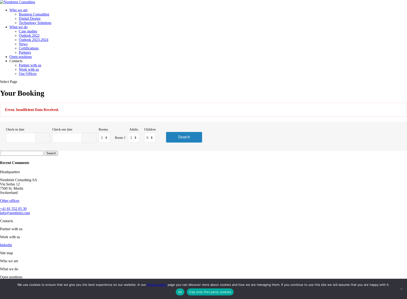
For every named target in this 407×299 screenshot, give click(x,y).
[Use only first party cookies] (401, 289)
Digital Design (30, 18)
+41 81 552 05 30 (13, 209)
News (23, 44)
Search (184, 137)
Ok (180, 292)
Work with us (29, 69)
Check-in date (15, 129)
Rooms (103, 129)
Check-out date (62, 129)
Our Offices (28, 74)
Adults (133, 129)
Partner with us (30, 65)
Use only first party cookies (210, 292)
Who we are (18, 10)
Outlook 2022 (29, 35)
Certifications (29, 48)
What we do (18, 27)
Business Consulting (34, 14)
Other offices (9, 201)
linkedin (6, 245)
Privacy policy (157, 285)
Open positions (20, 57)
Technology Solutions (35, 23)
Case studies (28, 31)
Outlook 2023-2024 (33, 40)
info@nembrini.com (15, 213)
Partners (25, 52)
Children (150, 129)
